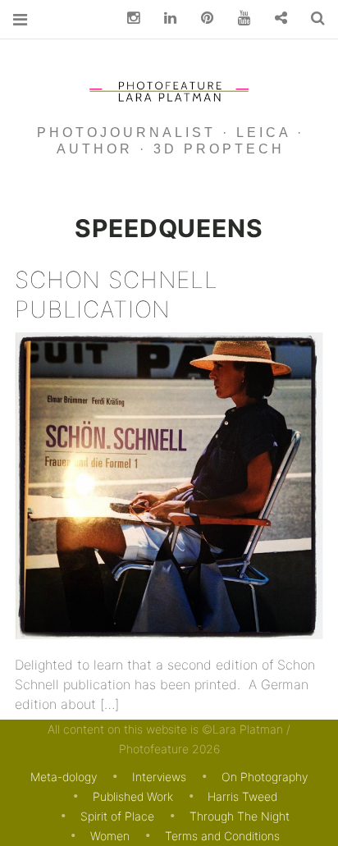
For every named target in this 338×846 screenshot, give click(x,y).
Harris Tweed (242, 796)
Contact (274, 18)
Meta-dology (63, 777)
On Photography (265, 777)
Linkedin (164, 18)
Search (311, 18)
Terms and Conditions (222, 836)
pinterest (201, 18)
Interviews (159, 777)
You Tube (238, 18)
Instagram (127, 18)
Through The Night (240, 816)
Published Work (133, 796)
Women (110, 836)
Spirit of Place (117, 816)
